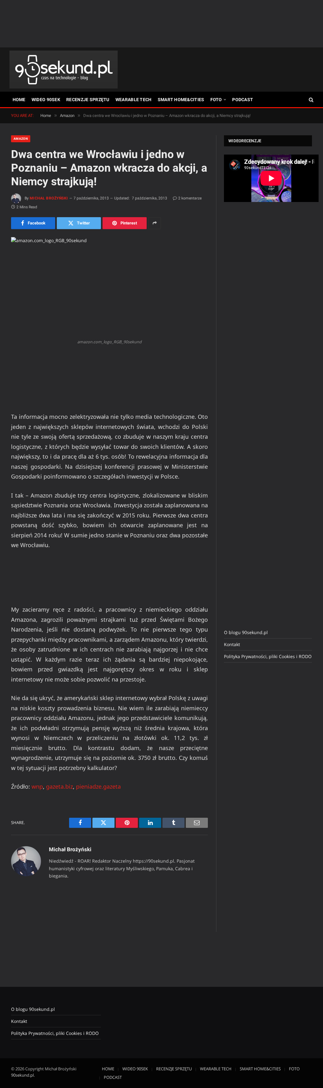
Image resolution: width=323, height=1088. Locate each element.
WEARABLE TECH (133, 99)
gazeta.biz (59, 786)
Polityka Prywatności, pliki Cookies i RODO (268, 656)
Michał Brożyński (49, 198)
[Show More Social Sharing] (154, 223)
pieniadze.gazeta (98, 786)
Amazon (21, 138)
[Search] (311, 100)
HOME (19, 99)
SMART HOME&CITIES (181, 99)
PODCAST (242, 99)
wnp (37, 786)
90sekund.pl (22, 1075)
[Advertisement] (161, 23)
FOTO (216, 99)
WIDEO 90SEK (46, 99)
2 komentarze (190, 198)
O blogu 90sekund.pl (246, 632)
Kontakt (232, 644)
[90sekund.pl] (63, 69)
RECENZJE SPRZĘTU (87, 99)
